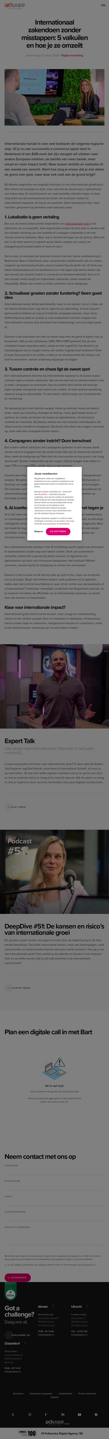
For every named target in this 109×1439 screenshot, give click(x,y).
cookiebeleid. (64, 523)
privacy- (53, 523)
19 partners (43, 494)
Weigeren (38, 531)
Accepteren (58, 531)
